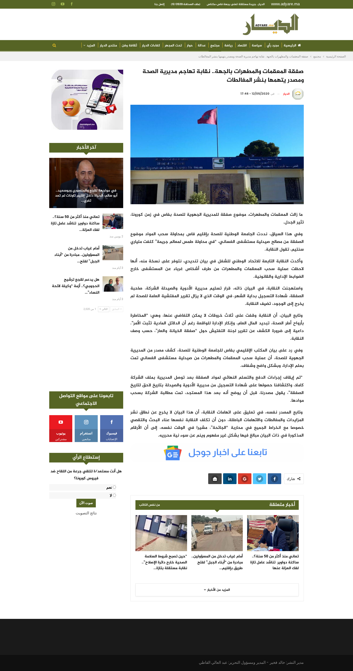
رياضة (228, 45)
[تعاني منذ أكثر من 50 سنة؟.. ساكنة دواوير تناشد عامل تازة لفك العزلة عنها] (273, 533)
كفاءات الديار (151, 45)
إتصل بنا (159, 4)
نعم (109, 487)
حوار (190, 45)
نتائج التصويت (86, 513)
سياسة (257, 45)
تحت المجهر (173, 45)
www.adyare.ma (285, 4)
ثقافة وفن (129, 45)
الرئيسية (290, 45)
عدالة (202, 45)
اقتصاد (242, 45)
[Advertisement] (86, 352)
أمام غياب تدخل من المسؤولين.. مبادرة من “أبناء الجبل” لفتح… (77, 255)
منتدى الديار (108, 45)
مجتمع (214, 45)
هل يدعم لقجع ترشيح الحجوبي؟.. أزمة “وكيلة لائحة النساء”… (75, 286)
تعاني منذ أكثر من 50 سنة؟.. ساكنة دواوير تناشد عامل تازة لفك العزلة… (75, 223)
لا (111, 495)
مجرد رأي (273, 45)
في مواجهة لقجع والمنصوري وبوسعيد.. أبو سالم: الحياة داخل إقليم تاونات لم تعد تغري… (86, 195)
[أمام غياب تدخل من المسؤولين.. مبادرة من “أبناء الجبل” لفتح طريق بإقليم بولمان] (217, 533)
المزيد (91, 45)
